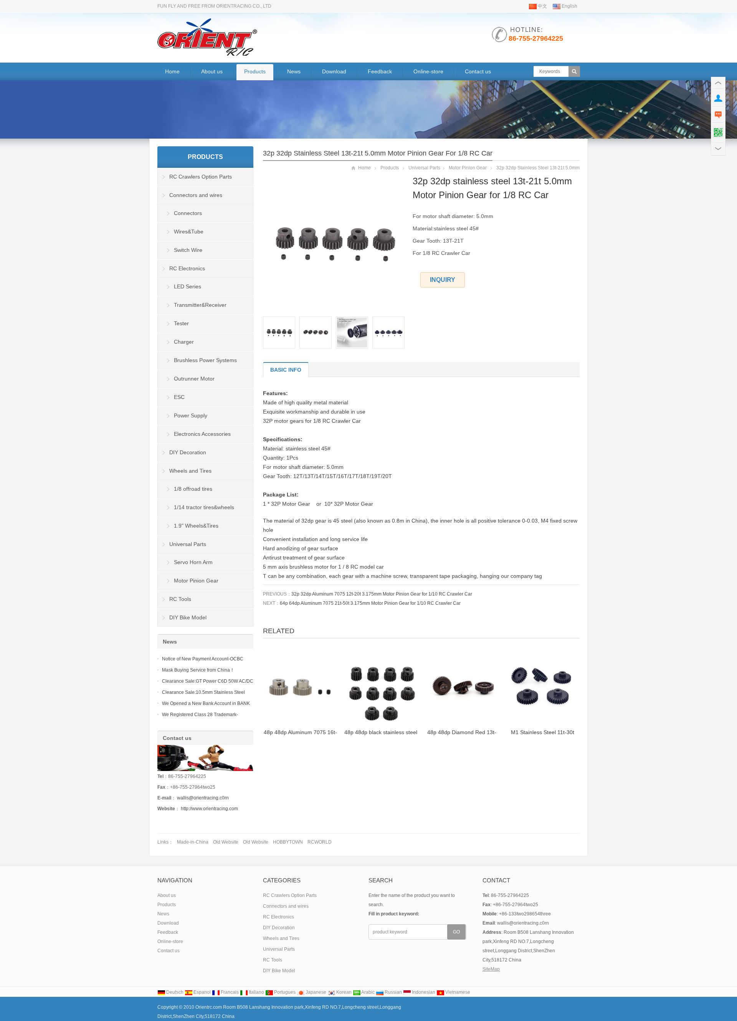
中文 (542, 6)
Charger (184, 342)
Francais (229, 992)
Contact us (478, 71)
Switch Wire (188, 250)
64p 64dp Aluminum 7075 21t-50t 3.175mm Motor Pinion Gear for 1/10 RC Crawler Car (370, 603)
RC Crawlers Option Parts (200, 177)
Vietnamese (457, 992)
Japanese (315, 992)
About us (212, 71)
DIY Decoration (187, 452)
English (568, 6)
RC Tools (180, 599)
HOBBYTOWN (288, 842)
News (294, 71)
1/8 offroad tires (193, 489)
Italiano (256, 992)
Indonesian (423, 992)
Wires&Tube (188, 231)
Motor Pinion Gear (468, 167)
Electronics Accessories (202, 434)
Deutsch (174, 992)
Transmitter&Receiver (200, 305)
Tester (181, 323)
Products (255, 71)
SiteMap (491, 969)
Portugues (284, 992)
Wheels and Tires (190, 471)
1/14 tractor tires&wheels (204, 507)
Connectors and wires (195, 195)
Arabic (367, 992)
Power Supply (190, 415)
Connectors (188, 213)
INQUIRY (442, 279)
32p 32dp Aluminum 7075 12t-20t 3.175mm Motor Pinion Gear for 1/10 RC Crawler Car (381, 594)
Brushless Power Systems (205, 360)
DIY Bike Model (188, 617)
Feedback (380, 71)
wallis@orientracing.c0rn (203, 798)
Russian (392, 992)
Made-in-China (192, 842)
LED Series (187, 286)
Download (334, 71)
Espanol (201, 992)
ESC (179, 397)
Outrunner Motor (194, 379)
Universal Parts (424, 167)
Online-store (428, 71)
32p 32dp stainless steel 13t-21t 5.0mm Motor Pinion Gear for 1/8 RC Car (377, 153)
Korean (343, 992)
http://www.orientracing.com (209, 808)
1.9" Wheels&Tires (196, 526)
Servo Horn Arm (193, 562)
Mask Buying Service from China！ (198, 670)
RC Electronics (187, 268)
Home (172, 71)
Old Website (225, 842)
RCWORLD (319, 842)
